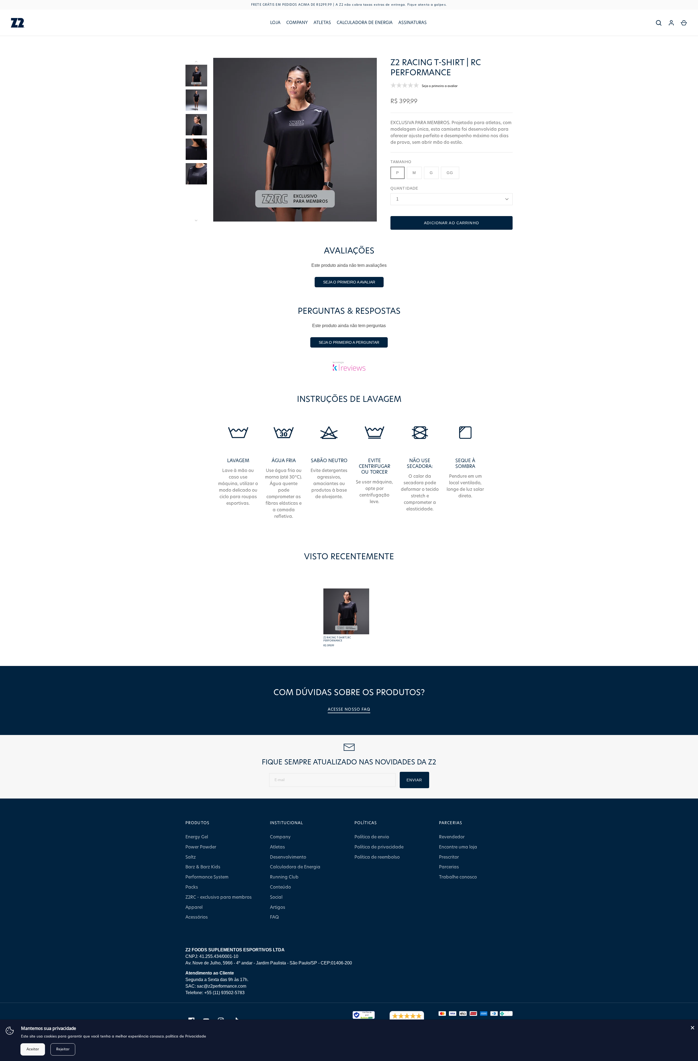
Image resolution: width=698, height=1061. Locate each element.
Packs (191, 887)
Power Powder (200, 847)
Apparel (194, 907)
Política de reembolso (377, 857)
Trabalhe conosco (458, 877)
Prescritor (449, 857)
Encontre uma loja (458, 847)
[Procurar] (659, 23)
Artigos (277, 907)
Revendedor (452, 837)
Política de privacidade (379, 847)
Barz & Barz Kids (202, 867)
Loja (275, 23)
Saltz (190, 857)
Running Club (284, 877)
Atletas (322, 23)
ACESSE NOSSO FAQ (349, 710)
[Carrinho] (684, 23)
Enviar (414, 780)
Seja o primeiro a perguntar (349, 342)
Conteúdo (280, 887)
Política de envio (371, 837)
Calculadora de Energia (365, 23)
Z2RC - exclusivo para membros (218, 897)
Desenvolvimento (288, 857)
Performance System (206, 877)
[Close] (692, 1027)
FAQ (274, 917)
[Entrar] (671, 23)
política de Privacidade (186, 1036)
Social (276, 897)
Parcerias (449, 867)
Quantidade (404, 188)
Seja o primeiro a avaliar (349, 282)
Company (297, 23)
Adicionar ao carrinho (451, 223)
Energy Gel (196, 837)
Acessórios (196, 917)
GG (450, 173)
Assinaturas (412, 23)
